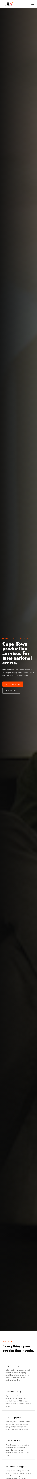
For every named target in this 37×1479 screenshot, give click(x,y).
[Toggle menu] (33, 3)
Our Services (11, 691)
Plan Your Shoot (13, 684)
